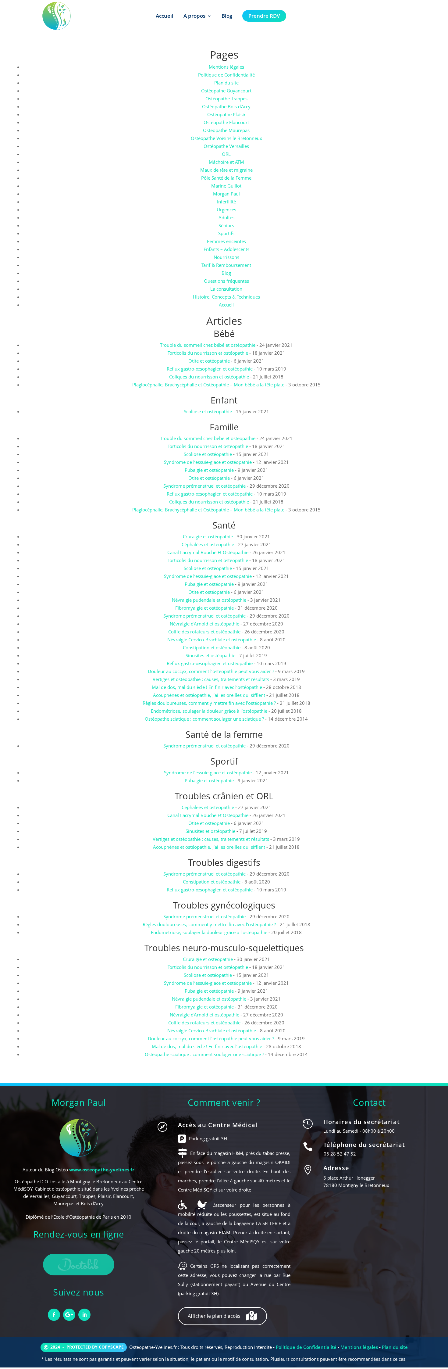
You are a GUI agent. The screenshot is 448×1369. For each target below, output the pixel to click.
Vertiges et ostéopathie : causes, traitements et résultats (211, 679)
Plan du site (226, 83)
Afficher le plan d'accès (215, 1316)
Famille (224, 427)
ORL (226, 154)
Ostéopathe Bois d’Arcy (226, 106)
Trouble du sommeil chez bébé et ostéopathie (207, 345)
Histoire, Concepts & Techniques (226, 297)
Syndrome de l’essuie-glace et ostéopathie (208, 462)
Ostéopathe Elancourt (226, 122)
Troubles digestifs (224, 862)
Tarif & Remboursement (226, 265)
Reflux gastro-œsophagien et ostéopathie (210, 369)
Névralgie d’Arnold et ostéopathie (204, 624)
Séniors (226, 225)
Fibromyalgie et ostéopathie (204, 608)
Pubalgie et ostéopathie (209, 470)
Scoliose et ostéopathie (208, 411)
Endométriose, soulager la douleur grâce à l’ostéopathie (209, 711)
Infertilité (226, 202)
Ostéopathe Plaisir (226, 114)
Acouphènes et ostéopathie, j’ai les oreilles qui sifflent (209, 695)
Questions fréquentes (226, 281)
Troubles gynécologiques (224, 905)
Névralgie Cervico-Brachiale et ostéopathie (211, 639)
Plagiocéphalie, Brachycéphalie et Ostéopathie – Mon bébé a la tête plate (208, 385)
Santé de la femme (224, 734)
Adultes (226, 217)
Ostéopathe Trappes (226, 98)
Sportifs (226, 233)
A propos (194, 16)
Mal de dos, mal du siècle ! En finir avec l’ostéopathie (207, 687)
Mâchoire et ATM (226, 162)
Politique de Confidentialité (226, 75)
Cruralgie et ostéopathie (208, 536)
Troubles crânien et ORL (224, 796)
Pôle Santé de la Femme (226, 178)
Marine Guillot (226, 186)
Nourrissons (226, 257)
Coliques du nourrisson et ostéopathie (209, 377)
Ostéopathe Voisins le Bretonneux (226, 138)
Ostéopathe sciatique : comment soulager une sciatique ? (204, 719)
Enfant (224, 400)
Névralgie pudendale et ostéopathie (209, 600)
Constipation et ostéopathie (211, 647)
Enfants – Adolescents (226, 249)
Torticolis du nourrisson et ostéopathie (208, 353)
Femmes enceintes (226, 241)
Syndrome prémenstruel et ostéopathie (204, 486)
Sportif (224, 761)
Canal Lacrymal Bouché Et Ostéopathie (207, 552)
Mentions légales (226, 67)
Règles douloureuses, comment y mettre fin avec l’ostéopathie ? (209, 703)
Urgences (226, 209)
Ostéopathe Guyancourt (226, 91)
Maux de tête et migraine (226, 170)
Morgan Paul (226, 194)
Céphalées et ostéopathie (208, 544)
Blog (227, 16)
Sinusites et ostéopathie (210, 655)
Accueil (164, 16)
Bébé (224, 333)
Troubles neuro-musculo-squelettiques (224, 948)
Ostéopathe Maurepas (226, 130)
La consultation (226, 289)
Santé (224, 525)
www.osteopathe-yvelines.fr (101, 1170)
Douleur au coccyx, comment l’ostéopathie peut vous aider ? (211, 671)
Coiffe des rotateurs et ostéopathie (204, 632)
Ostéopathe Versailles (226, 146)
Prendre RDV (264, 15)
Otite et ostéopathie (209, 361)
